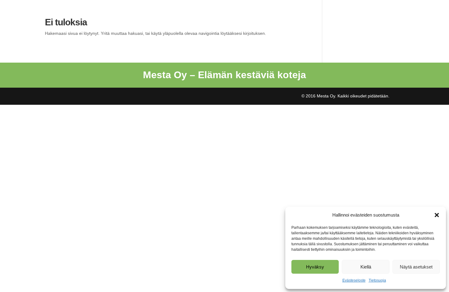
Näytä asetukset (416, 266)
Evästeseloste (354, 280)
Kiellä (365, 266)
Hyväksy (315, 266)
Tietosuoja (377, 280)
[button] (437, 215)
